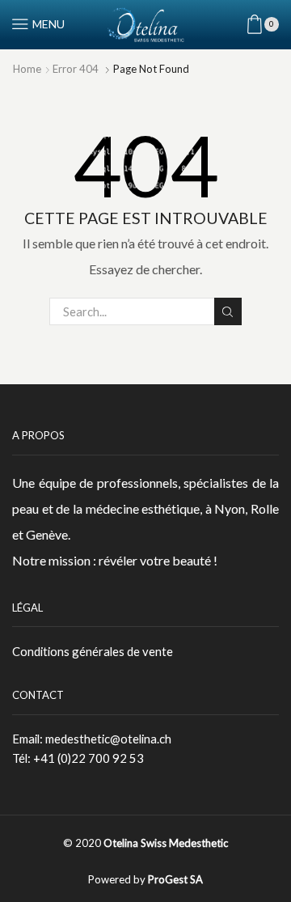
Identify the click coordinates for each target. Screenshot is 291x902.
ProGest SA (175, 879)
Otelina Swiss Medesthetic (165, 842)
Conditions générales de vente (92, 651)
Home (27, 68)
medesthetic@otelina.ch (108, 738)
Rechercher (228, 311)
